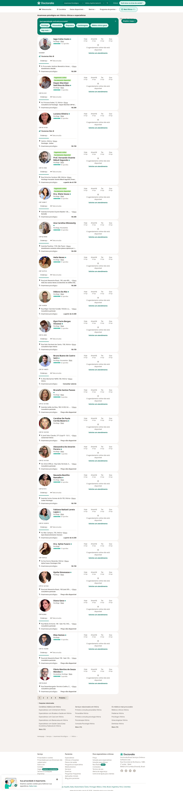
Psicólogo (45, 25)
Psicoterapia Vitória (82, 720)
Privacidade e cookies (45, 758)
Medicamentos (70, 767)
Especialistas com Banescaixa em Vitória (53, 720)
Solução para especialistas (102, 760)
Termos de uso (98, 769)
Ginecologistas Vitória (119, 720)
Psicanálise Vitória (81, 713)
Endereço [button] (43, 61)
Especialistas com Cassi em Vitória (51, 717)
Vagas (47, 769)
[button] (115, 21)
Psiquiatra (70, 25)
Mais (62, 41)
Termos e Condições (44, 771)
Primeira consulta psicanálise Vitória (88, 710)
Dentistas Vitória (118, 724)
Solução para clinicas (100, 762)
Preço (95, 758)
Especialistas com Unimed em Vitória (52, 710)
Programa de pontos (107, 9)
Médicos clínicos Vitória (120, 710)
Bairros (91, 9)
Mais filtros (129, 9)
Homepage (40, 736)
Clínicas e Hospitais (72, 760)
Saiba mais (33, 786)
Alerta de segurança (100, 771)
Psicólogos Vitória (118, 717)
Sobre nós (41, 765)
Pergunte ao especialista (74, 765)
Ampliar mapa (128, 21)
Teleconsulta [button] (56, 61)
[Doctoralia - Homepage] (49, 3)
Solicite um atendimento (98, 53)
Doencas (68, 771)
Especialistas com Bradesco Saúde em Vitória (55, 713)
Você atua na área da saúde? (131, 3)
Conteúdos (97, 767)
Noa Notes (99, 765)
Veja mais (45, 30)
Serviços (49, 736)
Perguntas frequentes (73, 774)
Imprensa (40, 774)
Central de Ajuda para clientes (103, 774)
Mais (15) (78, 727)
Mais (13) (42, 729)
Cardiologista (83, 25)
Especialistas (69, 758)
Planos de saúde (71, 762)
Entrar (115, 3)
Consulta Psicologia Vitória (84, 724)
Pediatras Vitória (118, 713)
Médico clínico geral (99, 25)
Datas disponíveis (76, 9)
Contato (40, 767)
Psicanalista (57, 25)
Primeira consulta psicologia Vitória (88, 717)
